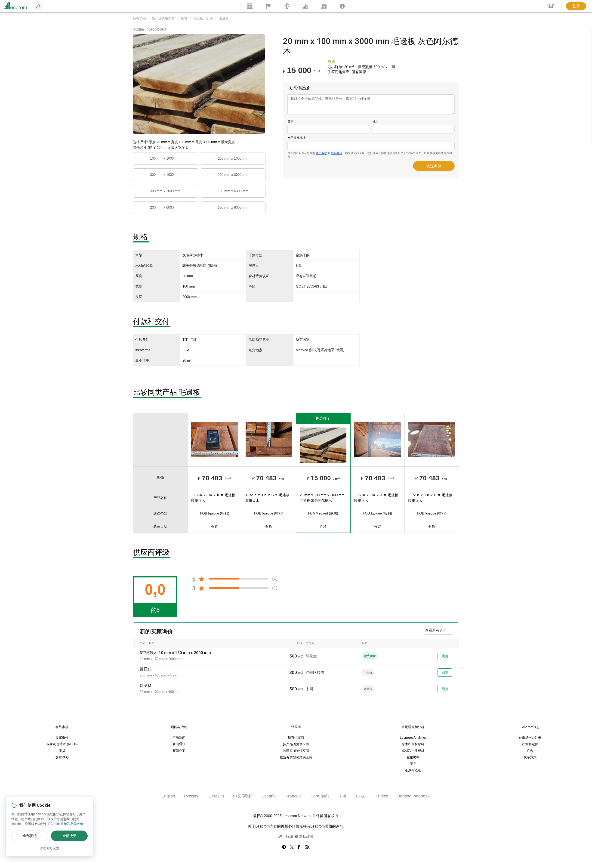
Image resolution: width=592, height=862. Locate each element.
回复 (444, 656)
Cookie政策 (59, 824)
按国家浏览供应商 (296, 751)
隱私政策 (306, 836)
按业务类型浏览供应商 (296, 757)
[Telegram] (284, 847)
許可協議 (285, 836)
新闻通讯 (179, 744)
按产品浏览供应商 (296, 744)
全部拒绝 (30, 836)
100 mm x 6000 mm (233, 191)
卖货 (62, 751)
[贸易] (250, 6)
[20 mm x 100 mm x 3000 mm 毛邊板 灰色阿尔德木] (199, 84)
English (168, 796)
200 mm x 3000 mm (233, 175)
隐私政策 (336, 153)
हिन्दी (342, 796)
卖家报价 (62, 737)
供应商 (296, 727)
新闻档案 (179, 751)
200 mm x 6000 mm (165, 207)
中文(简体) (243, 796)
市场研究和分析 (413, 727)
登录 (576, 6)
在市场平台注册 (530, 737)
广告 (530, 751)
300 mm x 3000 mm (165, 191)
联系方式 (530, 757)
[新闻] (287, 6)
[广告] (324, 6)
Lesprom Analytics (413, 737)
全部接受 (69, 836)
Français (294, 796)
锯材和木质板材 (413, 751)
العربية (361, 796)
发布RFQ (62, 757)
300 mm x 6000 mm (233, 207)
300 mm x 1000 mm (165, 175)
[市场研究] (305, 6)
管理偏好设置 (49, 848)
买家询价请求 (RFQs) (62, 744)
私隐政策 (76, 824)
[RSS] (307, 847)
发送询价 (433, 166)
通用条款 (321, 153)
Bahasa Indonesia (414, 796)
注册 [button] (551, 6)
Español (269, 796)
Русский (192, 796)
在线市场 (62, 727)
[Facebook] (299, 847)
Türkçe (382, 796)
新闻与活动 (179, 727)
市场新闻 (179, 737)
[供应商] (268, 6)
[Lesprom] (342, 6)
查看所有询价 (438, 630)
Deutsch (216, 796)
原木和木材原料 (413, 744)
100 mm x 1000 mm (165, 158)
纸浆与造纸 (413, 770)
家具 (413, 764)
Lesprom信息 (530, 727)
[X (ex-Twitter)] (292, 847)
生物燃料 (413, 757)
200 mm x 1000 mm (233, 158)
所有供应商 (296, 737)
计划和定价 (530, 744)
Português (320, 796)
